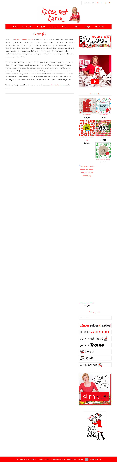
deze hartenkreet (57, 85)
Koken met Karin (58, 15)
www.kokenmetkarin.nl (24, 39)
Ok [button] (86, 459)
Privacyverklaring (95, 459)
